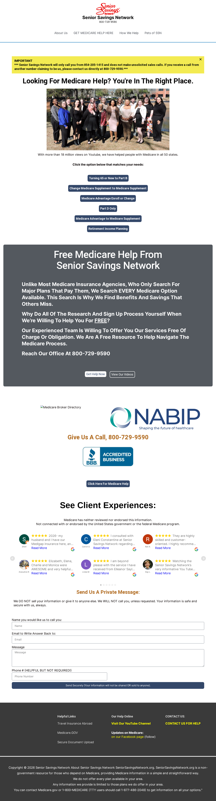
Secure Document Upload (75, 742)
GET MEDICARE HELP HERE (93, 33)
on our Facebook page (127, 737)
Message (18, 647)
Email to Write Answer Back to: (34, 633)
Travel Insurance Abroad (74, 723)
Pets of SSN (153, 33)
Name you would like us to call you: (37, 620)
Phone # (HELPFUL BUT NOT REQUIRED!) (42, 670)
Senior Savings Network (108, 17)
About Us (61, 33)
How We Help (129, 33)
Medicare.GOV (67, 732)
